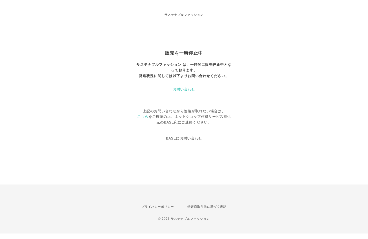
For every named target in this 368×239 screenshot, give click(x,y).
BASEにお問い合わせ (184, 138)
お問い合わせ (184, 89)
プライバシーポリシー (157, 206)
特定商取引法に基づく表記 (207, 206)
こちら (142, 116)
